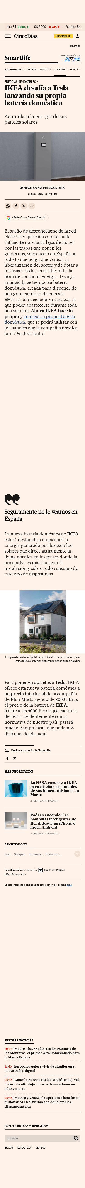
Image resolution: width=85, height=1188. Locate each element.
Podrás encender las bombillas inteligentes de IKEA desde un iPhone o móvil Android (53, 822)
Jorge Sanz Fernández (42, 188)
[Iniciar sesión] (77, 36)
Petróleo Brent (74, 26)
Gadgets (60, 69)
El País (74, 46)
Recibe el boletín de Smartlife (30, 750)
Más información (14, 874)
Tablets (31, 69)
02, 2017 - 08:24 (42, 194)
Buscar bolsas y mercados (26, 1126)
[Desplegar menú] (8, 36)
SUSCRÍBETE (63, 36)
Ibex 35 (11, 26)
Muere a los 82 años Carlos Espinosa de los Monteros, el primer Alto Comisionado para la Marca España (42, 1053)
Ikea (7, 854)
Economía (53, 854)
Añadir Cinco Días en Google (28, 217)
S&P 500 (40, 26)
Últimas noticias (19, 1040)
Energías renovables (20, 81)
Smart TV (45, 69)
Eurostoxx (24, 1148)
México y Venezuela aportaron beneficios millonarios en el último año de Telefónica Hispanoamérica (42, 1102)
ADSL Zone (69, 59)
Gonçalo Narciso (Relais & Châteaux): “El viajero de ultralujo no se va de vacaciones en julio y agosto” (42, 1084)
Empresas (35, 854)
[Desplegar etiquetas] (77, 854)
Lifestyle (75, 69)
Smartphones (14, 69)
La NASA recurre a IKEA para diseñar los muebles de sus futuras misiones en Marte (54, 789)
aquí (69, 884)
